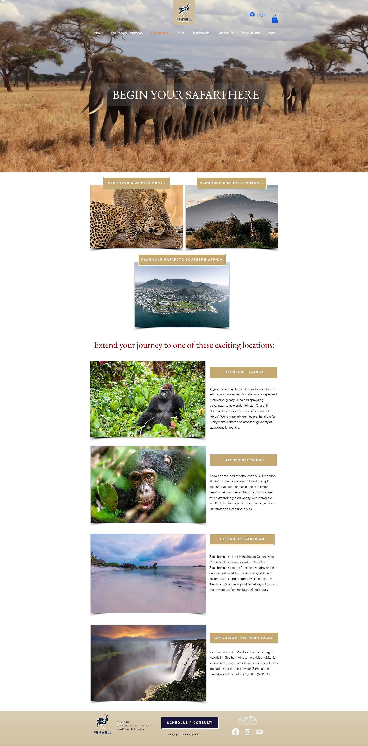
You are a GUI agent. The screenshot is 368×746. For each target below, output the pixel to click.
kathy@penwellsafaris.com (130, 729)
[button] (274, 19)
